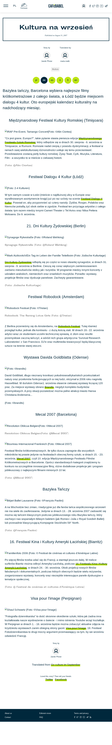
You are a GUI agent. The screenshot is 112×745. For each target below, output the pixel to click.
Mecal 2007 (23, 458)
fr (68, 80)
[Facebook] (90, 6)
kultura (55, 69)
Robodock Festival (69, 326)
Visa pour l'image (76, 628)
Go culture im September (65, 664)
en (75, 80)
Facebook (61, 679)
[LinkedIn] (90, 717)
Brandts (49, 387)
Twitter (49, 679)
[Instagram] (97, 6)
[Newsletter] (106, 6)
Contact (8, 717)
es (52, 80)
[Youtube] (101, 6)
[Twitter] (93, 6)
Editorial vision (45, 713)
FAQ (41, 717)
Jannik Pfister (46, 61)
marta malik (65, 61)
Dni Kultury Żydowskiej (18, 262)
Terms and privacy (81, 713)
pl (14, 5)
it (60, 80)
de (44, 80)
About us (8, 713)
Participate (23, 8)
